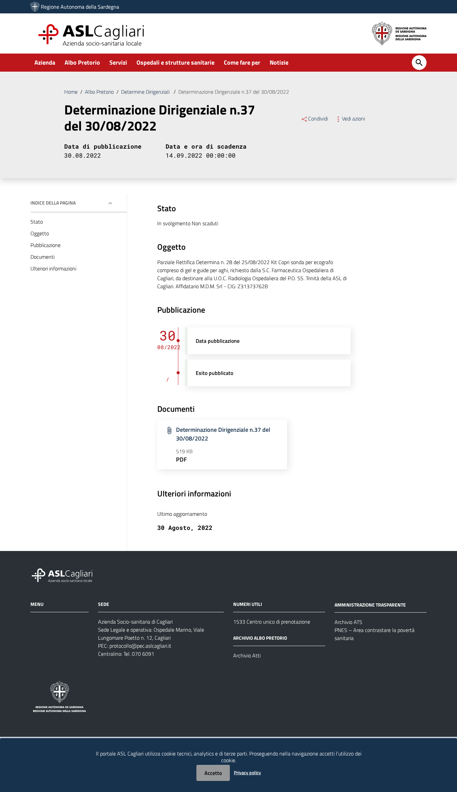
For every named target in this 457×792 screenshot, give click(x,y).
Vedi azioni (353, 118)
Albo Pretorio (82, 62)
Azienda (44, 62)
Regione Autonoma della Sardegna (80, 7)
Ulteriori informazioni (53, 268)
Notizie (279, 62)
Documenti (42, 257)
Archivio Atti (247, 655)
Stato (36, 222)
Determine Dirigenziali (146, 92)
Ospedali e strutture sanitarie (175, 62)
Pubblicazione (45, 245)
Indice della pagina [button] (53, 202)
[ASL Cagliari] (34, 7)
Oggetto (39, 233)
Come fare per (242, 62)
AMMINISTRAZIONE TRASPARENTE (370, 604)
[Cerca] (419, 62)
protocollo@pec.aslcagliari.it (140, 646)
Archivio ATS (348, 622)
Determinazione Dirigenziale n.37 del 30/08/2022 (223, 434)
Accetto (213, 773)
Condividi (318, 118)
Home (71, 92)
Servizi (118, 62)
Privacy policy (247, 772)
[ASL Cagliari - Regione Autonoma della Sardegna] (65, 574)
